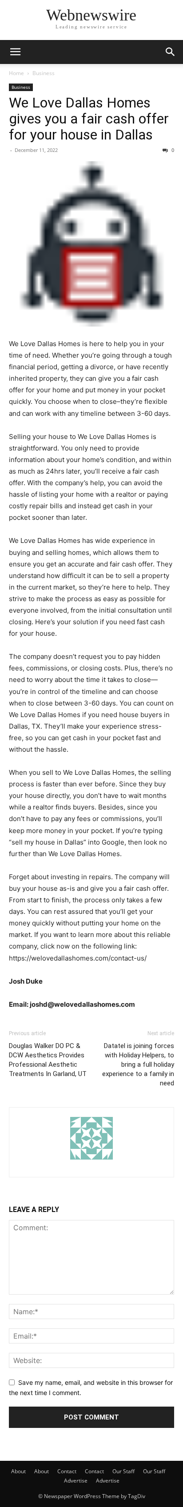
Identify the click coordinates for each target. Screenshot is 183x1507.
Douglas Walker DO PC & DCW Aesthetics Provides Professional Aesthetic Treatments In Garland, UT (48, 1060)
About (18, 1471)
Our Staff (123, 1471)
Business (43, 73)
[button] (15, 52)
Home (16, 73)
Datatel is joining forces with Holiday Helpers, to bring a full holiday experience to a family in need (138, 1064)
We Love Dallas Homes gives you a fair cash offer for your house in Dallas (89, 118)
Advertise (76, 1480)
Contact (66, 1471)
